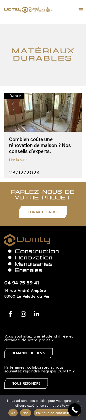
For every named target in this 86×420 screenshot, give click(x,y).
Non (25, 413)
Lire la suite (18, 159)
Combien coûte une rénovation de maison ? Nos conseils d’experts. (40, 145)
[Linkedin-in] (37, 314)
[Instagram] (23, 314)
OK (13, 413)
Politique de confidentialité (57, 413)
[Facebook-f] (10, 314)
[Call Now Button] (74, 409)
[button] (80, 9)
